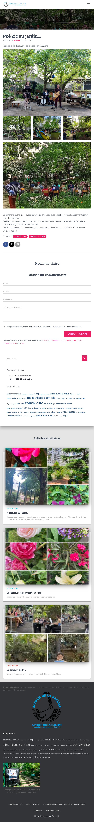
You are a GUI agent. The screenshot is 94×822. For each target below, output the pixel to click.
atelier (65, 393)
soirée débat (81, 412)
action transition (14, 394)
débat (69, 404)
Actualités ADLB (20, 236)
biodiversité (61, 398)
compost (13, 404)
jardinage (50, 408)
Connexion (38, 810)
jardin (44, 408)
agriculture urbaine (27, 394)
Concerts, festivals (37, 236)
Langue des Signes (71, 408)
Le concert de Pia (16, 669)
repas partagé (70, 412)
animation (55, 393)
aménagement (45, 394)
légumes (80, 408)
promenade (42, 412)
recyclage (59, 412)
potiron (26, 412)
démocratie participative (14, 408)
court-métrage (49, 404)
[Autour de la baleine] (16, 4)
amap (37, 394)
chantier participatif (79, 398)
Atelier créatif (75, 394)
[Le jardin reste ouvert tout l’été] (47, 556)
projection (33, 412)
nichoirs (20, 412)
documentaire (61, 404)
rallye (53, 412)
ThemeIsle (56, 816)
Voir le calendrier (13, 386)
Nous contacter (32, 804)
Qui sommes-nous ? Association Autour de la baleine (64, 804)
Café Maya (68, 398)
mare (9, 412)
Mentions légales (53, 810)
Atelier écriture (21, 398)
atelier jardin (11, 398)
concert (20, 403)
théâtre (18, 416)
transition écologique (28, 416)
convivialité (34, 403)
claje (8, 404)
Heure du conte (34, 408)
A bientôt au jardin (17, 512)
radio (48, 412)
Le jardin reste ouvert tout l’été (24, 592)
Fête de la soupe (23, 378)
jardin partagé (58, 408)
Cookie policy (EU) (15, 804)
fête (25, 408)
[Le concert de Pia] (47, 633)
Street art (11, 416)
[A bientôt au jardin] (47, 476)
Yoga (65, 416)
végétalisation (57, 416)
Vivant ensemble (44, 415)
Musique (14, 412)
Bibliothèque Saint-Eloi (41, 397)
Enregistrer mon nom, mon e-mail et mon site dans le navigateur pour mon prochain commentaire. (44, 327)
